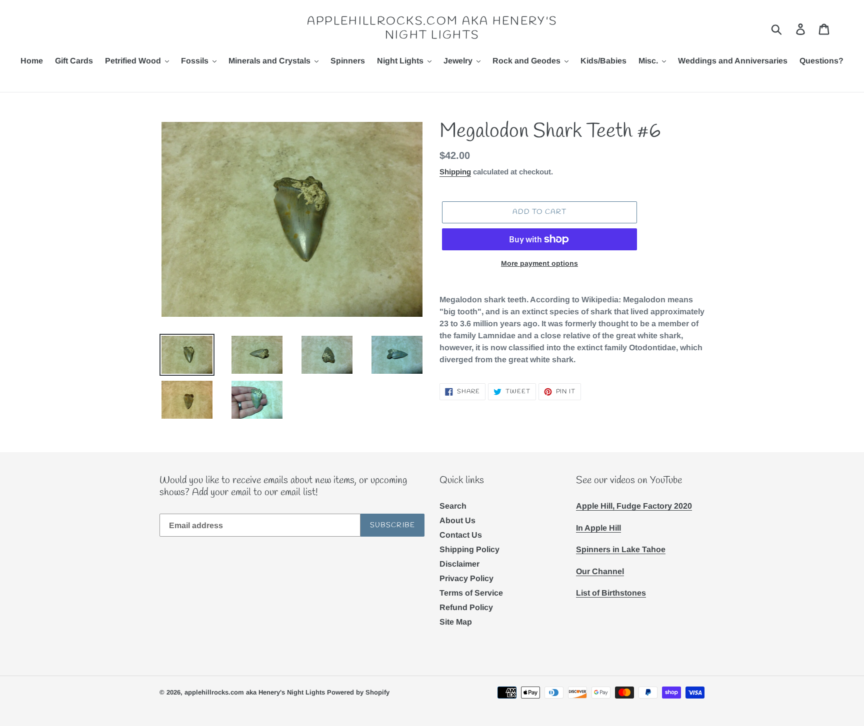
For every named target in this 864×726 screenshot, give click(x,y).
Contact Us (461, 535)
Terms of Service (471, 593)
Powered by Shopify (358, 692)
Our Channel (600, 571)
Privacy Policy (467, 578)
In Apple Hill (598, 528)
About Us (458, 520)
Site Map (456, 622)
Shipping (455, 171)
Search (453, 506)
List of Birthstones (611, 593)
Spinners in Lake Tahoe (621, 549)
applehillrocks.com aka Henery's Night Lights (432, 28)
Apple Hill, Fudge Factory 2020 (634, 506)
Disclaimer (460, 564)
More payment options (539, 263)
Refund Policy (466, 607)
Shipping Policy (470, 549)
